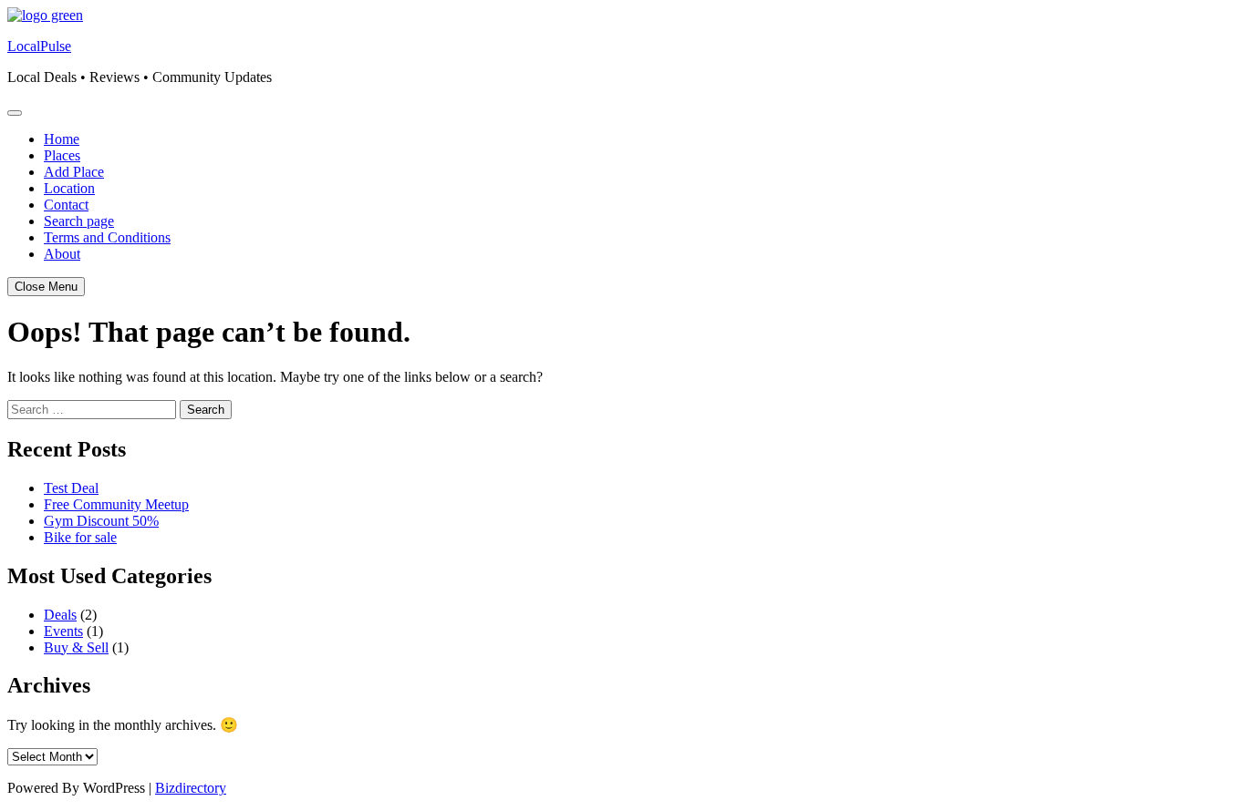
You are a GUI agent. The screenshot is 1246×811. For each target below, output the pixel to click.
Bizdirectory (190, 788)
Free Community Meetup (116, 504)
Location (69, 188)
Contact (66, 204)
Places (62, 155)
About (62, 254)
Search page (79, 221)
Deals (60, 614)
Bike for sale (80, 537)
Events (63, 631)
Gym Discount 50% (101, 521)
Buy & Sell (76, 647)
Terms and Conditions (107, 237)
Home (61, 139)
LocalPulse (39, 46)
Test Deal (71, 488)
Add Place (74, 172)
